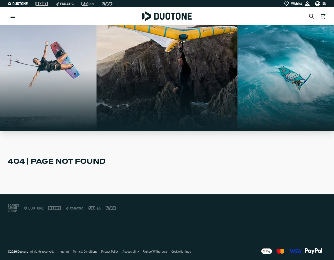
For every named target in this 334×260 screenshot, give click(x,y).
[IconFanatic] (65, 3)
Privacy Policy (110, 251)
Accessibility (130, 251)
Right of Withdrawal (155, 251)
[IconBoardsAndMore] (13, 208)
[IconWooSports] (106, 3)
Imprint (64, 251)
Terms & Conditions (85, 251)
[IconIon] (41, 3)
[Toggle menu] (13, 16)
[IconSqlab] (87, 3)
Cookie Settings (181, 251)
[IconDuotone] (18, 3)
